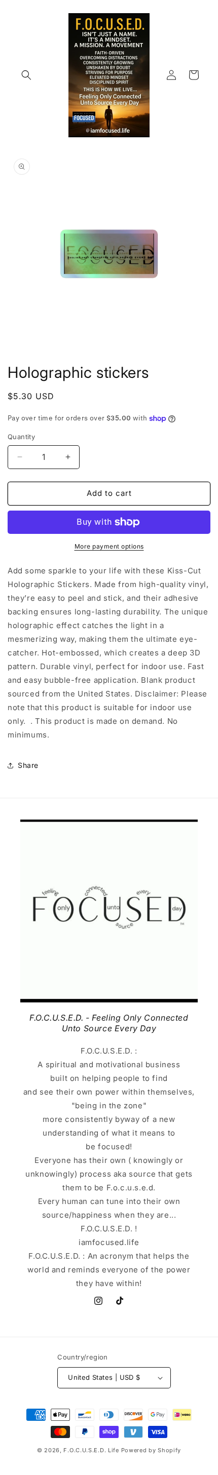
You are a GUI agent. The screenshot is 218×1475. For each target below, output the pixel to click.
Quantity (21, 437)
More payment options (109, 546)
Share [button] (28, 765)
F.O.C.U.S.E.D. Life (91, 1450)
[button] (26, 75)
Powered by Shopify (151, 1450)
